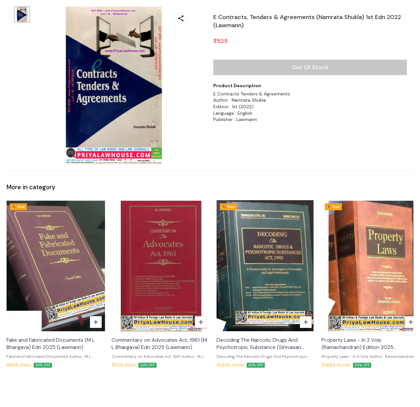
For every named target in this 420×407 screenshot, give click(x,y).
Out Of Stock (310, 67)
